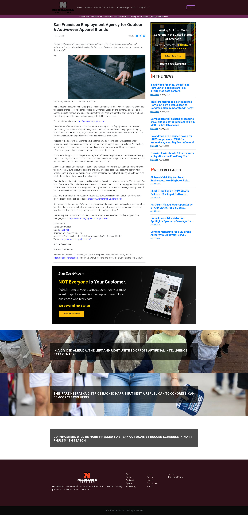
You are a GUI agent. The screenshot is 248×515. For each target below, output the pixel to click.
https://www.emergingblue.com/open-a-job (88, 218)
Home (80, 7)
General (88, 7)
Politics (129, 477)
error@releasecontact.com (65, 257)
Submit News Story (173, 56)
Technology (131, 486)
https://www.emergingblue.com (91, 121)
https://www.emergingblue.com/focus (105, 198)
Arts (128, 474)
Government (99, 7)
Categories (143, 7)
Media (149, 486)
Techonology (123, 7)
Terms (171, 474)
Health (150, 480)
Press (133, 7)
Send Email (64, 230)
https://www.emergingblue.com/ (76, 239)
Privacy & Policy (175, 477)
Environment (152, 483)
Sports (129, 483)
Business (111, 7)
